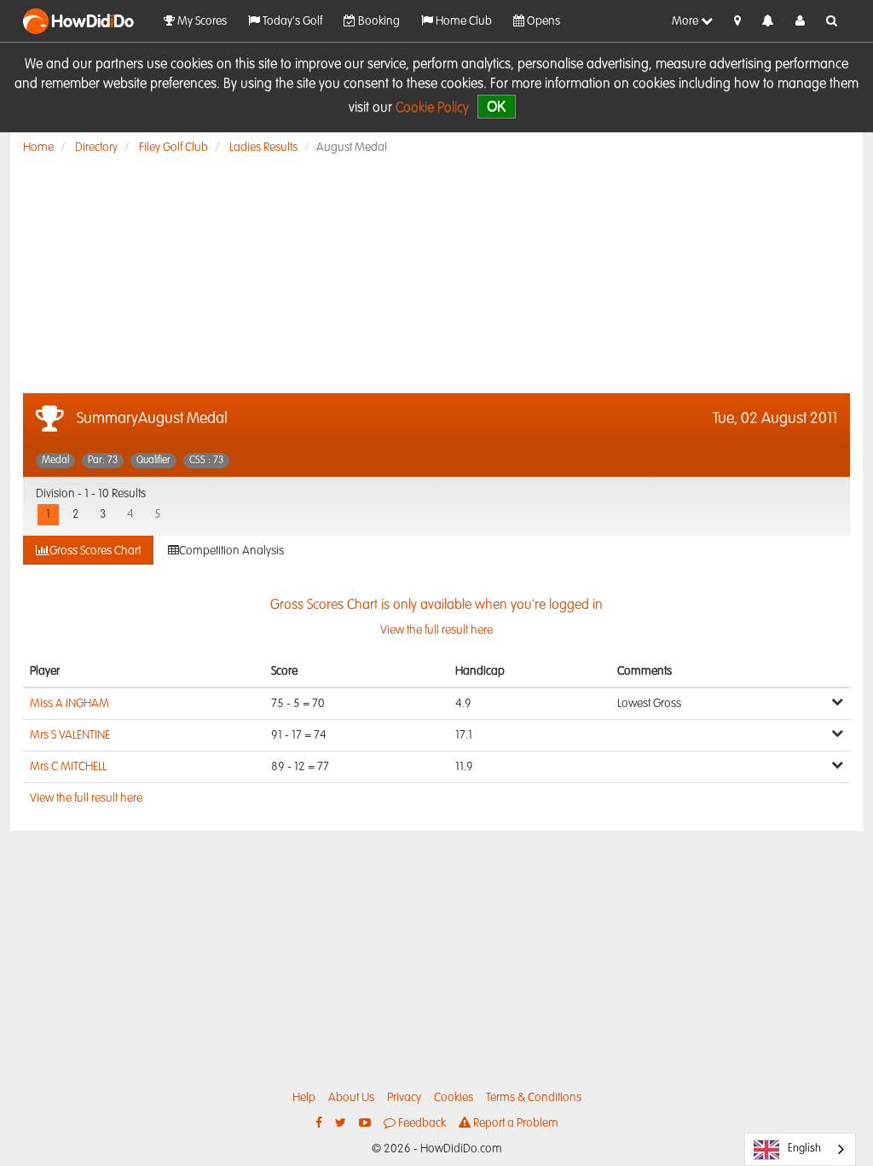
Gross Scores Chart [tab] (95, 551)
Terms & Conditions (533, 1098)
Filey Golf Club (173, 148)
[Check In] (737, 21)
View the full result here (86, 798)
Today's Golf (291, 21)
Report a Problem (514, 1123)
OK (496, 106)
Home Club (462, 21)
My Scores (201, 21)
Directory (96, 148)
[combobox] (800, 1149)
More (686, 21)
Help (303, 1098)
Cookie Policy (432, 108)
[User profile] (800, 21)
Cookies (453, 1098)
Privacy (404, 1098)
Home (38, 148)
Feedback (421, 1123)
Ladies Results (263, 148)
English (804, 1148)
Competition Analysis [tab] (231, 551)
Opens (542, 21)
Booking (378, 21)
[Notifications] (768, 21)
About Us (351, 1098)
